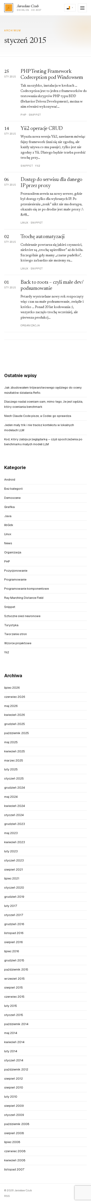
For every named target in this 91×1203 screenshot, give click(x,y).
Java (7, 516)
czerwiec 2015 (14, 997)
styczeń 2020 (14, 888)
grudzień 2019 (14, 897)
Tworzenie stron (15, 634)
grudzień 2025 (14, 724)
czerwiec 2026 (14, 697)
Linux (7, 534)
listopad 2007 (14, 1169)
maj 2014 (10, 1033)
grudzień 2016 (14, 924)
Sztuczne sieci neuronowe (22, 616)
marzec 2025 (13, 760)
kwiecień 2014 (14, 1042)
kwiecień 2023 (14, 842)
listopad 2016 (13, 933)
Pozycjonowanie (15, 571)
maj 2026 (11, 706)
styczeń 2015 (13, 1015)
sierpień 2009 (14, 1106)
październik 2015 (16, 969)
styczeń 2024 (14, 815)
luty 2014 (10, 1051)
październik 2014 (16, 1024)
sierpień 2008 (14, 1133)
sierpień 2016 (13, 942)
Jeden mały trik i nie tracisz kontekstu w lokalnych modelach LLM (39, 427)
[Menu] (82, 7)
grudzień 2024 (14, 788)
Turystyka (11, 625)
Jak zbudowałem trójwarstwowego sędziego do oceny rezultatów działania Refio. (43, 390)
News (8, 543)
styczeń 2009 (14, 1115)
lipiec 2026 (12, 688)
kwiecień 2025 (14, 751)
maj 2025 (11, 742)
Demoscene (12, 498)
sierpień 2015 (13, 988)
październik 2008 (16, 1124)
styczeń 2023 (14, 860)
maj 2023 (11, 833)
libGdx (8, 525)
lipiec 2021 (11, 878)
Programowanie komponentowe (26, 589)
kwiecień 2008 (14, 1160)
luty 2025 (11, 769)
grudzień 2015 (14, 960)
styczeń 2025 (14, 778)
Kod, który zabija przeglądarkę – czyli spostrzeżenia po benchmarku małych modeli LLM (43, 441)
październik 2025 (16, 733)
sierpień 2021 (13, 870)
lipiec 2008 (12, 1142)
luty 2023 (11, 851)
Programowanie (15, 579)
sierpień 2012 (13, 1079)
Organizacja (12, 552)
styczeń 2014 (13, 1060)
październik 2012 (16, 1069)
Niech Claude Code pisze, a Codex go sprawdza (37, 416)
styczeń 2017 (13, 915)
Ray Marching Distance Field (23, 598)
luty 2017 (10, 906)
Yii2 (6, 652)
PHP (7, 561)
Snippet (9, 607)
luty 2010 (10, 1097)
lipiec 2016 (11, 951)
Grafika (9, 507)
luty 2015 (10, 1006)
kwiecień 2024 (14, 806)
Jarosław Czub (28, 6)
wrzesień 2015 (14, 979)
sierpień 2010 (13, 1087)
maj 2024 (11, 797)
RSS (7, 1196)
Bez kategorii (13, 489)
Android (9, 480)
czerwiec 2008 (15, 1151)
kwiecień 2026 (14, 715)
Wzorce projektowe (17, 643)
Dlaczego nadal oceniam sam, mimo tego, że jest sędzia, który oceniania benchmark (43, 404)
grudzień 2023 (14, 824)
